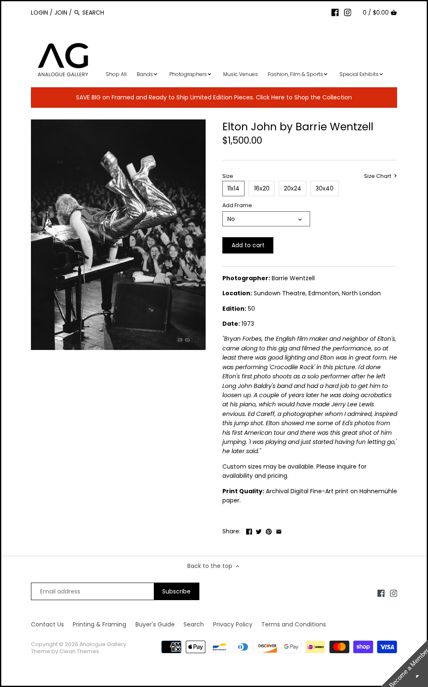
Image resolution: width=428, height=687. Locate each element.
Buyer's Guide (155, 624)
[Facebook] (335, 12)
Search (193, 624)
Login (39, 12)
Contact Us (47, 624)
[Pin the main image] (269, 530)
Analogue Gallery (102, 644)
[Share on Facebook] (249, 530)
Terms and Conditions (293, 624)
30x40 (325, 188)
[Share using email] (279, 530)
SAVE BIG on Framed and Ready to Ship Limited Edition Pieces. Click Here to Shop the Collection (214, 97)
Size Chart (378, 176)
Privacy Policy (232, 624)
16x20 (262, 188)
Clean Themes (79, 651)
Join (60, 12)
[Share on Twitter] (259, 530)
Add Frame (237, 205)
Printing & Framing (99, 624)
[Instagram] (348, 12)
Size (227, 176)
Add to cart (248, 245)
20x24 (292, 188)
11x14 (233, 188)
